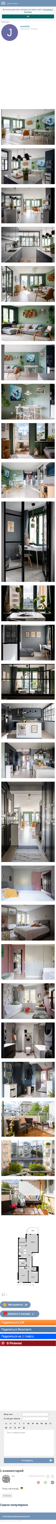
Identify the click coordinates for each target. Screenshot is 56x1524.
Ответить (7, 1496)
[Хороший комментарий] (45, 1482)
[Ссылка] (10, 1428)
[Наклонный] (19, 1423)
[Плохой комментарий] (38, 1482)
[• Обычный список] (28, 1423)
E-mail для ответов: (12, 1419)
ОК (28, 16)
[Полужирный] (15, 1423)
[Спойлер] (15, 1428)
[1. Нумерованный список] (32, 1423)
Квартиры (5, 22)
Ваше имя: (8, 1414)
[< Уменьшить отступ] (37, 1423)
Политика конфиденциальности (16, 1516)
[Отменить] (6, 1423)
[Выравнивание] (19, 1428)
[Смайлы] (24, 1428)
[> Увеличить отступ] (41, 1423)
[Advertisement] (28, 70)
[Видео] (50, 1423)
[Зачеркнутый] (24, 1423)
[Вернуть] (10, 1423)
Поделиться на (17, 1336)
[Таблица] (6, 1428)
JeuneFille (25, 26)
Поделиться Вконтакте (16, 1329)
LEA (13, 1476)
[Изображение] (46, 1423)
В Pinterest (14, 1343)
